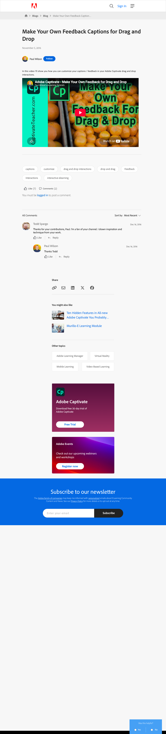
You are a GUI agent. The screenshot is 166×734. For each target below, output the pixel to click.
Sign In (122, 6)
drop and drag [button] (108, 169)
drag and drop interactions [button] (77, 169)
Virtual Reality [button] (102, 355)
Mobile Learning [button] (65, 366)
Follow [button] (49, 58)
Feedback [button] (129, 169)
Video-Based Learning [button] (97, 366)
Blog (45, 15)
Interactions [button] (32, 177)
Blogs (35, 15)
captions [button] (30, 169)
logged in (42, 195)
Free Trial (70, 424)
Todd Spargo (40, 223)
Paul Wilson (36, 59)
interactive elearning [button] (58, 177)
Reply (56, 237)
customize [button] (49, 169)
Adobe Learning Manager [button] (70, 355)
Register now (70, 466)
